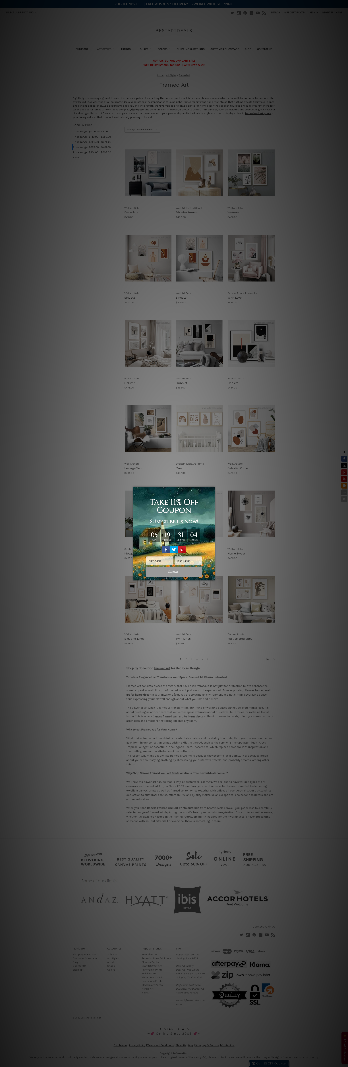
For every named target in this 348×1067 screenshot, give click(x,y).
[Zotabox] (212, 577)
